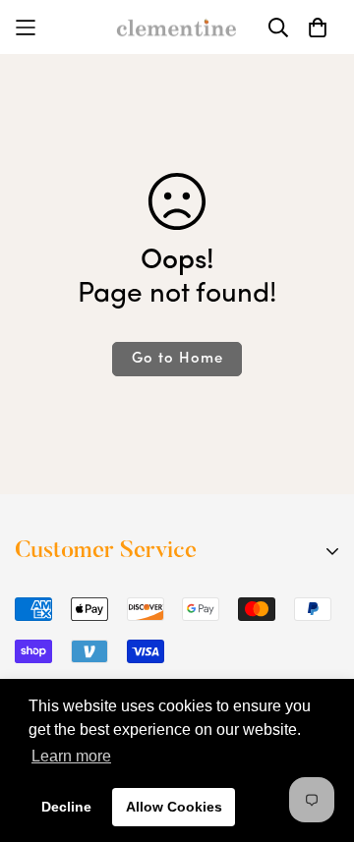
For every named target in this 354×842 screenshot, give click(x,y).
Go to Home (177, 359)
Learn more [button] (71, 756)
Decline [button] (66, 806)
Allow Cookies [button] (174, 806)
